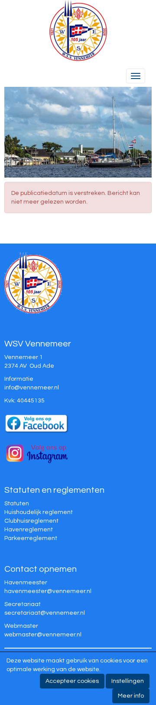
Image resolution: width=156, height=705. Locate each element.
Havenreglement (28, 530)
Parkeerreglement (30, 538)
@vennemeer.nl (31, 388)
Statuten (16, 504)
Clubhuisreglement (31, 521)
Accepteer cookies (72, 681)
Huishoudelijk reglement (38, 512)
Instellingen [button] (127, 681)
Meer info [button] (131, 696)
